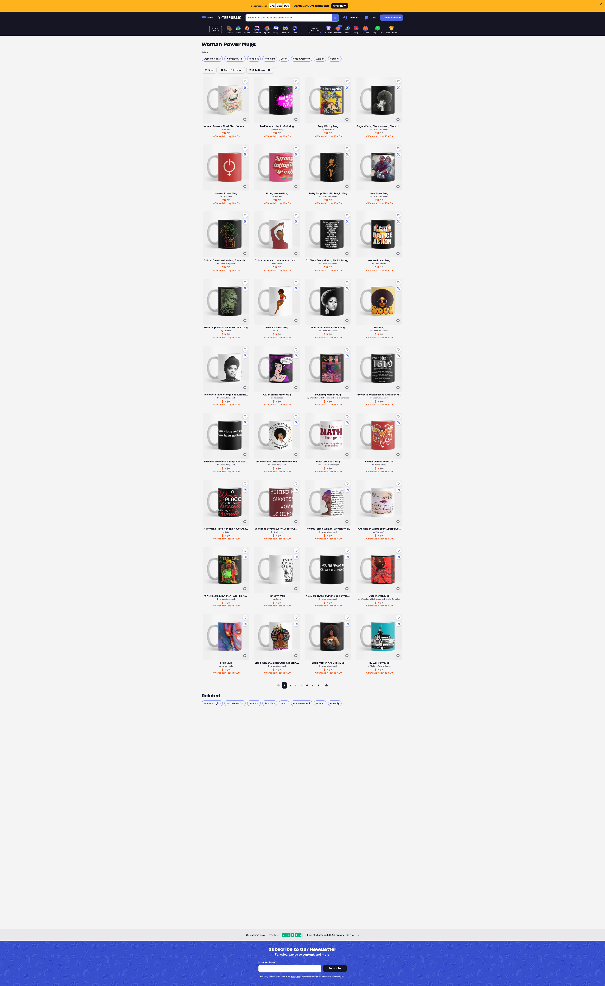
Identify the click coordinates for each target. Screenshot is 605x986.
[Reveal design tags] (244, 119)
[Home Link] (229, 18)
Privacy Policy (296, 976)
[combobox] (289, 17)
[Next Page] (326, 685)
